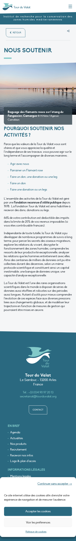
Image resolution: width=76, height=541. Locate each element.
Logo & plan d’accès (23, 461)
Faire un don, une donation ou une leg (33, 177)
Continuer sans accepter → (54, 483)
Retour (16, 32)
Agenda (15, 432)
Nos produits (18, 444)
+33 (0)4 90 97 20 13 (41, 392)
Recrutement (18, 449)
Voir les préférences (38, 522)
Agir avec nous (19, 164)
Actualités (16, 438)
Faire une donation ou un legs (28, 189)
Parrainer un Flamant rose (26, 170)
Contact (38, 409)
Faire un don (18, 183)
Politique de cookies (36, 531)
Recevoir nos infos (21, 455)
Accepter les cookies (38, 511)
